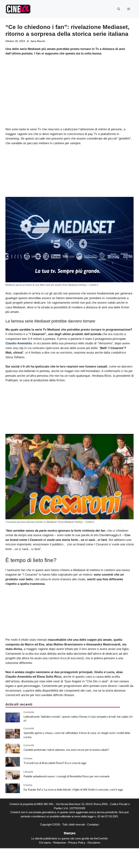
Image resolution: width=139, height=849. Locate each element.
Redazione (59, 842)
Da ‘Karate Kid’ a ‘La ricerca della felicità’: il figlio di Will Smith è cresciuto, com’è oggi (73, 789)
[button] (119, 9)
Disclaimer (94, 842)
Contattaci (93, 824)
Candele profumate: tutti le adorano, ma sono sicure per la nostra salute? (66, 749)
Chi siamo (45, 842)
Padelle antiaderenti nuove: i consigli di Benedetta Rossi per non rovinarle (66, 776)
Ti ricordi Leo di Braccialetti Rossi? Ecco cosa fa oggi (55, 762)
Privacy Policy (76, 842)
